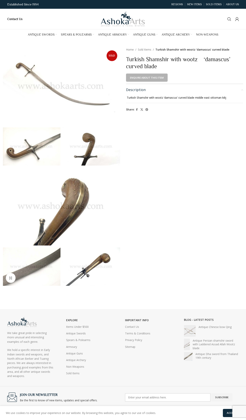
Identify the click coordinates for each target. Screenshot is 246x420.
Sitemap (130, 347)
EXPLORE (72, 320)
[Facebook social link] (137, 109)
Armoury (71, 347)
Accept (231, 413)
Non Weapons (75, 366)
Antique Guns (74, 353)
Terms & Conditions (137, 333)
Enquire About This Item (147, 77)
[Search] (229, 19)
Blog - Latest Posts (199, 320)
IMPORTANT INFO (137, 320)
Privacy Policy (133, 340)
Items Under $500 (77, 327)
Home (130, 49)
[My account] (237, 19)
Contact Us (132, 327)
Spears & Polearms (78, 340)
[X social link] (141, 109)
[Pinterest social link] (146, 109)
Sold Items (144, 49)
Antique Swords (76, 333)
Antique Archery (76, 360)
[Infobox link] (15, 19)
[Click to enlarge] (11, 278)
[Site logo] (123, 18)
